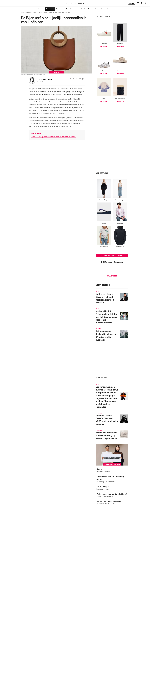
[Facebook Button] (73, 78)
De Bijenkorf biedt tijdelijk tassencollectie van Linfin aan (54, 12)
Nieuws (28, 12)
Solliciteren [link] (112, 276)
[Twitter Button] (70, 78)
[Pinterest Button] (79, 78)
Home (22, 12)
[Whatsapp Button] (82, 78)
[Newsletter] (138, 3)
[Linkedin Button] (76, 78)
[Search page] (142, 3)
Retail (34, 12)
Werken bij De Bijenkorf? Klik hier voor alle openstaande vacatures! (53, 137)
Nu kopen (103, 46)
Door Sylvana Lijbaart (44, 79)
